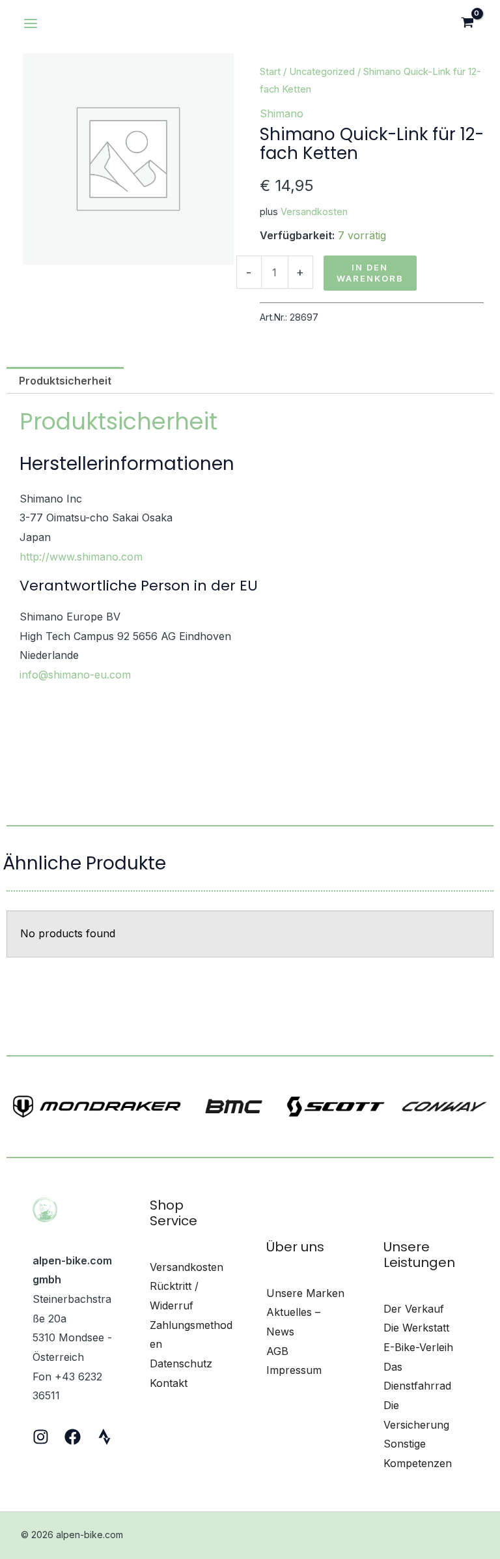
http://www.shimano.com (81, 556)
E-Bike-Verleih (418, 1347)
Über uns (295, 1247)
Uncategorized (322, 72)
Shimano (281, 113)
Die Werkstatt (416, 1327)
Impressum (294, 1370)
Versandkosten (314, 211)
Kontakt (169, 1383)
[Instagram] (41, 1437)
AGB (277, 1351)
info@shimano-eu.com (75, 674)
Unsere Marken (305, 1293)
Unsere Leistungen (419, 1255)
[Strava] (104, 1437)
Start (270, 72)
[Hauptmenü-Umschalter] (31, 23)
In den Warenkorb (370, 273)
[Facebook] (72, 1437)
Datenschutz (181, 1363)
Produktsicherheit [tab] (65, 380)
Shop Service (173, 1213)
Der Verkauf (413, 1308)
